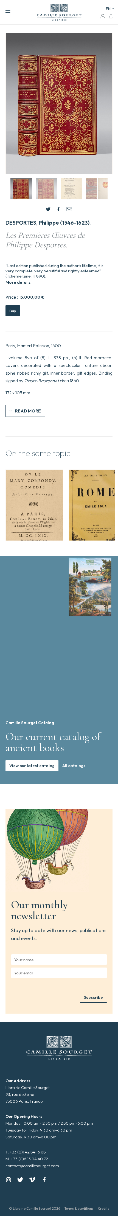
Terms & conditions (79, 1208)
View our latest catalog (32, 765)
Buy (12, 310)
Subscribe (93, 997)
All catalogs (73, 765)
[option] (34, 505)
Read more (28, 411)
